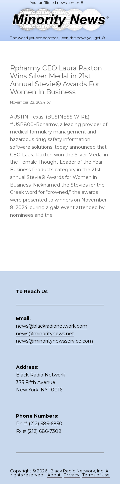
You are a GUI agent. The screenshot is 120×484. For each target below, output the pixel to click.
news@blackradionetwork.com (51, 326)
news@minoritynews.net (45, 334)
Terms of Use (96, 474)
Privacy (72, 474)
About (54, 474)
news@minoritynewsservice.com (54, 341)
